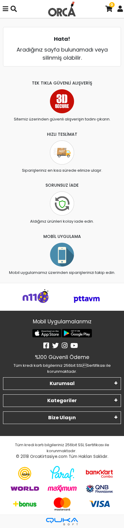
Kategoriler (62, 400)
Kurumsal (62, 383)
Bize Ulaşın (62, 417)
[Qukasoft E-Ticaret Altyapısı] (62, 521)
